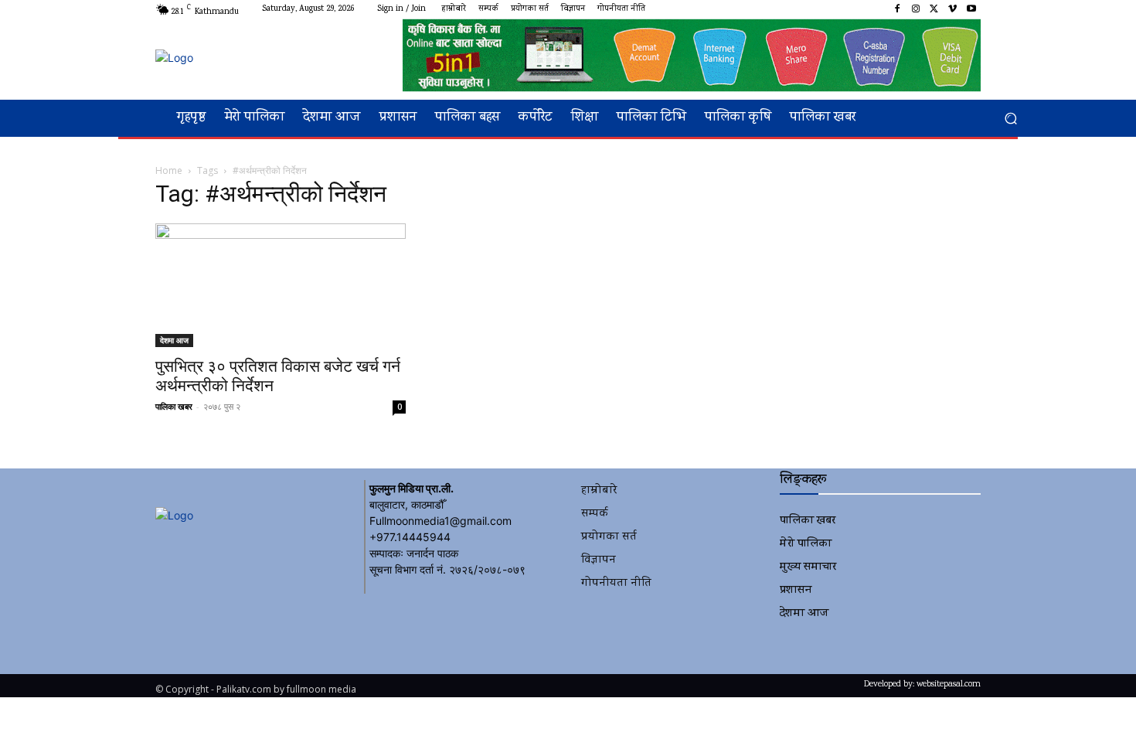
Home (168, 170)
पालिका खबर (173, 406)
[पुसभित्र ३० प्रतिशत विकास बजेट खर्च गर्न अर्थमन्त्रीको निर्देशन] (280, 285)
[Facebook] (897, 9)
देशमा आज (174, 340)
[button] (1010, 118)
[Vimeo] (953, 9)
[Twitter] (934, 9)
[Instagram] (915, 9)
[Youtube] (971, 9)
